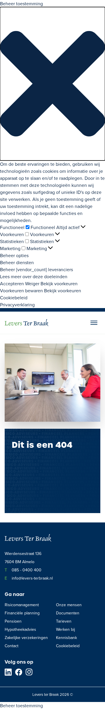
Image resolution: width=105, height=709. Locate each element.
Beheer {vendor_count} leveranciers (36, 269)
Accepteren (12, 283)
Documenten (67, 613)
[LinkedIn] (8, 672)
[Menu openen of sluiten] (94, 322)
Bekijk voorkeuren (59, 283)
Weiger (32, 283)
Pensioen (13, 621)
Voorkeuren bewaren (21, 290)
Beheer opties (14, 255)
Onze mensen (69, 605)
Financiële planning (22, 613)
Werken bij (65, 629)
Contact (11, 646)
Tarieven (63, 621)
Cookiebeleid (13, 297)
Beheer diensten (17, 262)
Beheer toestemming (21, 705)
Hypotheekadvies (20, 629)
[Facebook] (18, 672)
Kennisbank (66, 637)
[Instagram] (29, 672)
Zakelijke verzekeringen (26, 637)
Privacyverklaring (17, 304)
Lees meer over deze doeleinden (33, 276)
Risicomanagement (22, 605)
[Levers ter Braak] (26, 322)
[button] (52, 83)
